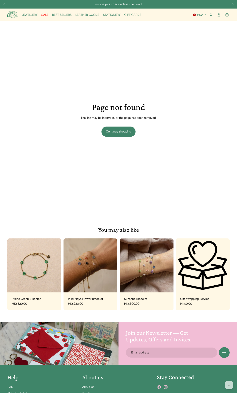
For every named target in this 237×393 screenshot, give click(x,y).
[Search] (211, 15)
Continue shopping (118, 131)
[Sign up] (224, 352)
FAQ (10, 387)
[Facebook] (159, 387)
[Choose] (111, 286)
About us (88, 387)
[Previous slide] (4, 4)
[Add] (55, 286)
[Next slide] (233, 4)
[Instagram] (165, 387)
